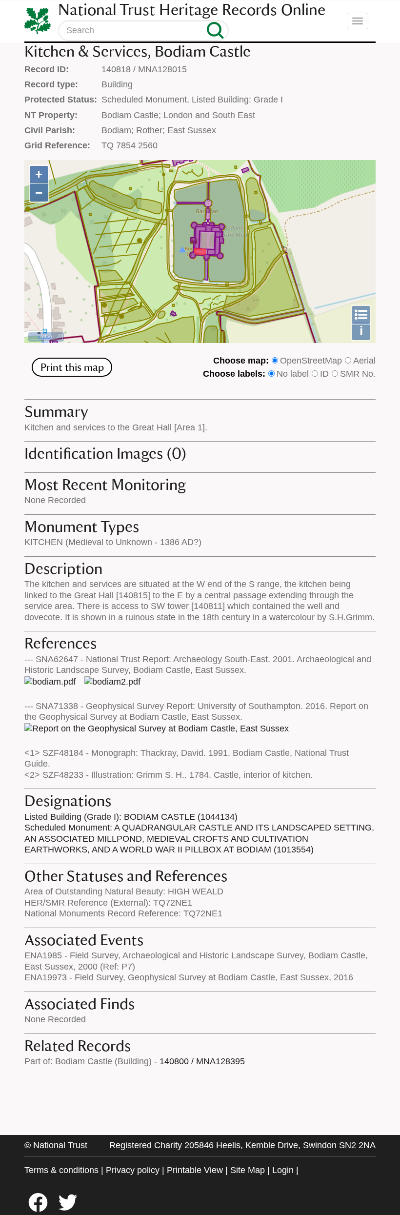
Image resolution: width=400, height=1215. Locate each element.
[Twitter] (72, 1209)
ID (324, 374)
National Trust (60, 1145)
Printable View (195, 1170)
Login (283, 1170)
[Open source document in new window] (50, 682)
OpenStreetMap (311, 360)
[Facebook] (42, 1209)
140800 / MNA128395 (202, 1061)
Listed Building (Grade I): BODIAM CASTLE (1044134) (131, 817)
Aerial (364, 360)
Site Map (247, 1170)
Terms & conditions (61, 1170)
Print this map (72, 367)
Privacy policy (133, 1170)
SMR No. (358, 374)
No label (293, 374)
